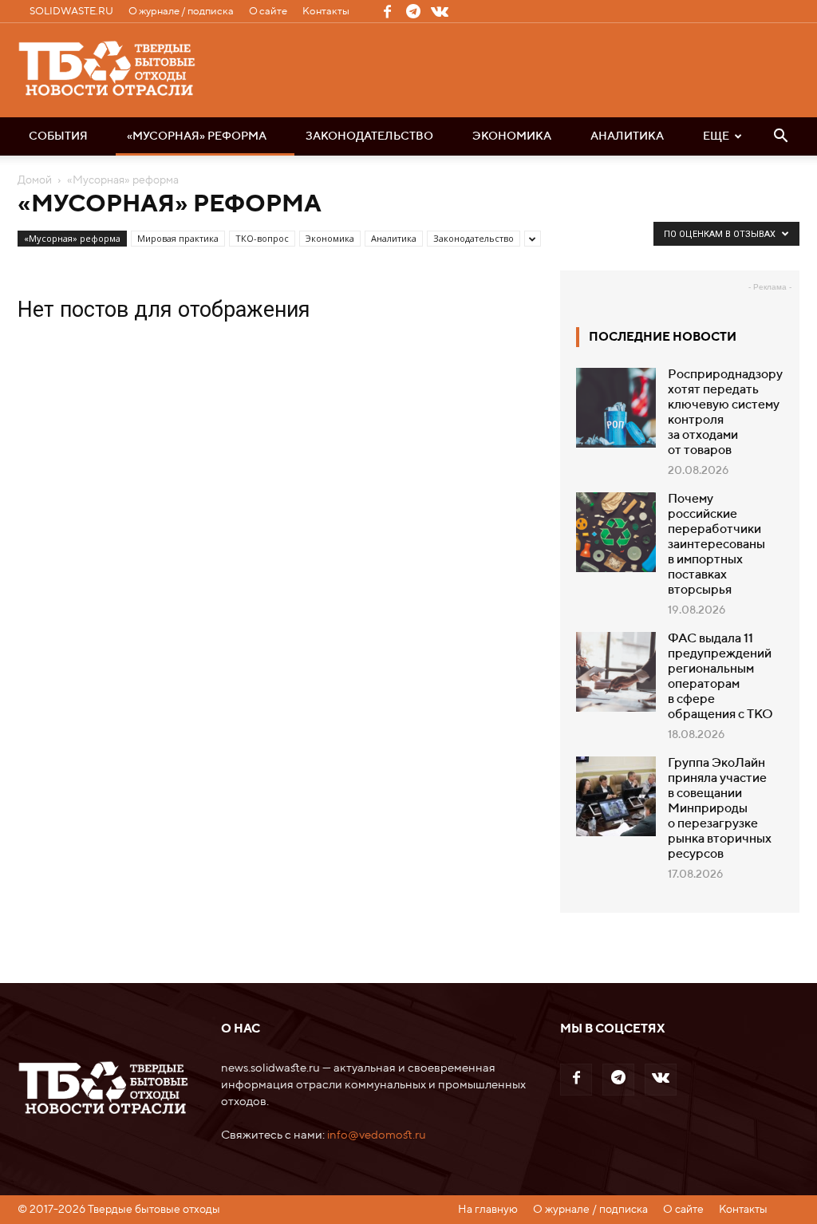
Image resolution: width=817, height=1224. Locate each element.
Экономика (511, 136)
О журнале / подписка (181, 11)
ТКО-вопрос (262, 238)
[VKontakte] (440, 11)
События (58, 136)
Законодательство (369, 136)
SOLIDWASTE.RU (71, 11)
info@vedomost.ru (376, 1135)
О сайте (268, 11)
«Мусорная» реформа (196, 136)
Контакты (325, 11)
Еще (716, 136)
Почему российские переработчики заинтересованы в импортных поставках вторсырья (716, 545)
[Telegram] (413, 11)
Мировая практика (178, 238)
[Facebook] (387, 11)
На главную (488, 1209)
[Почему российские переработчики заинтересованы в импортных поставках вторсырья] (616, 532)
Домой (35, 180)
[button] (780, 137)
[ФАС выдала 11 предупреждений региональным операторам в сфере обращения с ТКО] (616, 672)
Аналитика (627, 136)
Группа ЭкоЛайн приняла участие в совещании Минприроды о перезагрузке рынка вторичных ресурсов (720, 809)
